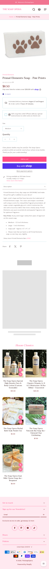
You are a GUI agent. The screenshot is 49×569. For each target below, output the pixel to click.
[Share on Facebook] (10, 246)
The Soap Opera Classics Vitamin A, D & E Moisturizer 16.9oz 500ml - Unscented (36, 384)
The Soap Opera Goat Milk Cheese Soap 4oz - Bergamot (13, 478)
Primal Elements (8, 75)
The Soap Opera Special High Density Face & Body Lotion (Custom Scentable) (13, 384)
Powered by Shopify (24, 564)
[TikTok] (34, 528)
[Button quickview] (20, 370)
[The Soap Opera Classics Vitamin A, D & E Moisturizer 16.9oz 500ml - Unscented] (36, 363)
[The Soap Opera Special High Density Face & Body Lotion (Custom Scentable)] (13, 363)
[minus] (5, 139)
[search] (33, 9)
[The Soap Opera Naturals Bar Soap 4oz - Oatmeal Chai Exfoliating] (36, 411)
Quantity (6, 134)
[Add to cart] (20, 374)
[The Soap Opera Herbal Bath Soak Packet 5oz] (13, 411)
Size (4, 123)
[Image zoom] (24, 44)
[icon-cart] (39, 9)
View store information (15, 181)
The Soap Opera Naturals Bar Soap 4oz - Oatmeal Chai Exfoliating (36, 432)
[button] (24, 159)
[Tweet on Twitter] (15, 246)
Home (11, 17)
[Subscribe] (43, 514)
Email (6, 515)
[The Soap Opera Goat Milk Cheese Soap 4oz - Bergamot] (13, 458)
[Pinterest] (21, 528)
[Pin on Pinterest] (21, 246)
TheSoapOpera (27, 560)
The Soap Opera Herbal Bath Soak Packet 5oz (13, 429)
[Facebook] (14, 528)
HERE (29, 238)
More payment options (24, 171)
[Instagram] (28, 528)
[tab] (4, 375)
